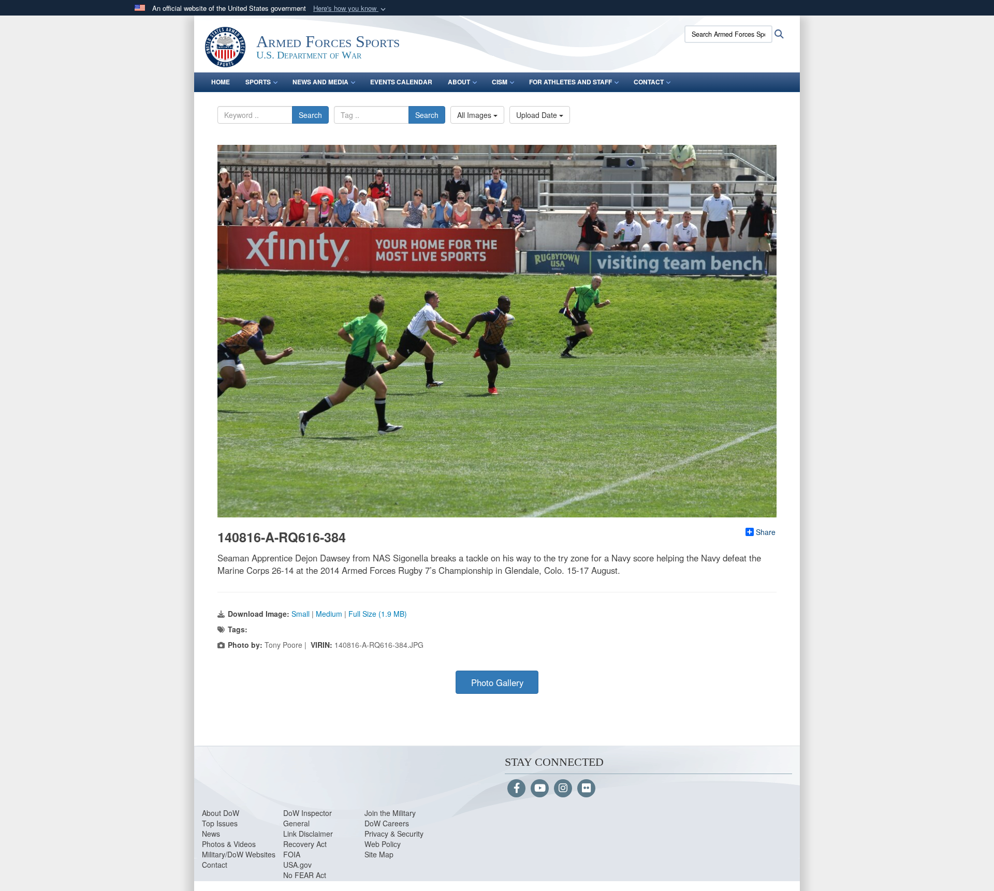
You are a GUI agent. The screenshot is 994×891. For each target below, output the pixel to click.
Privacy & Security (393, 833)
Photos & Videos (229, 844)
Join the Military (390, 813)
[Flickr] (586, 788)
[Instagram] (563, 788)
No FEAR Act (304, 875)
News (211, 833)
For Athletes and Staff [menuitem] (570, 81)
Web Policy (382, 844)
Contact (214, 864)
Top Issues (220, 823)
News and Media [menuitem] (320, 81)
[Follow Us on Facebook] (516, 788)
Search (310, 115)
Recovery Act (305, 844)
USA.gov (297, 864)
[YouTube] (540, 788)
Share (766, 532)
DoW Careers (386, 823)
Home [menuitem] (220, 81)
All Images (475, 115)
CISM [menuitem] (499, 81)
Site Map (378, 854)
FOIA (291, 854)
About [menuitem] (459, 81)
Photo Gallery (497, 682)
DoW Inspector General (307, 818)
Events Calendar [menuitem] (401, 81)
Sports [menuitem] (258, 81)
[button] (350, 8)
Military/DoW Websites (238, 854)
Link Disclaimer (308, 833)
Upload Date (537, 115)
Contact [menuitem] (649, 81)
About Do (217, 813)
